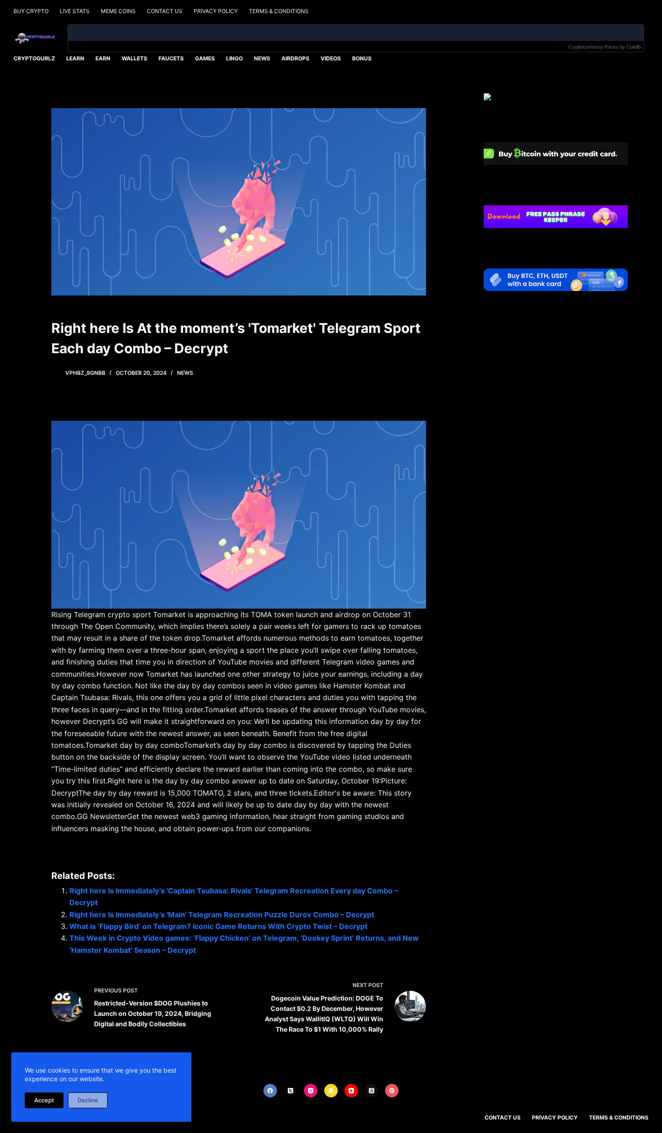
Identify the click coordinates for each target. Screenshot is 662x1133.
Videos (331, 58)
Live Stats (75, 11)
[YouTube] (351, 1090)
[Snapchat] (331, 1090)
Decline (87, 1100)
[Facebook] (270, 1090)
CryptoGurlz (34, 58)
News (262, 58)
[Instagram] (310, 1090)
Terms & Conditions (278, 11)
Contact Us (164, 11)
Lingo (234, 58)
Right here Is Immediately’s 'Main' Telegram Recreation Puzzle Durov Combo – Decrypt (221, 914)
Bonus (362, 58)
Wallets (134, 58)
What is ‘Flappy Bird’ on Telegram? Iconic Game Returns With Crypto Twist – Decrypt (218, 926)
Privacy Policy (216, 11)
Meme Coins (118, 11)
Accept (44, 1100)
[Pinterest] (392, 1090)
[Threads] (371, 1090)
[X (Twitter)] (290, 1090)
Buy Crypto (31, 11)
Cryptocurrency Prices (593, 47)
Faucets (171, 58)
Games (205, 58)
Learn (75, 58)
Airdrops (295, 58)
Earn (102, 58)
